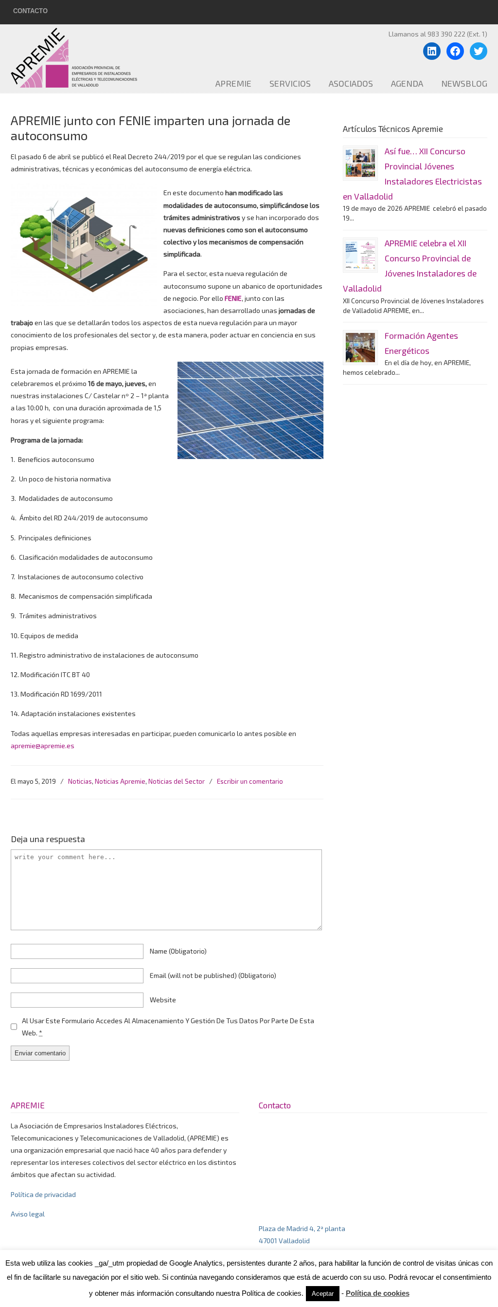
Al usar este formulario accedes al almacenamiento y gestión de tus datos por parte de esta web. (168, 1026)
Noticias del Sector (176, 781)
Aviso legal (28, 1214)
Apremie (81, 57)
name (178, 951)
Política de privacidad (43, 1194)
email (213, 975)
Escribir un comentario (250, 781)
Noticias (80, 781)
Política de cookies (377, 1293)
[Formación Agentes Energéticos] (360, 347)
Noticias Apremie (120, 781)
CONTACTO (30, 11)
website (163, 999)
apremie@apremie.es (42, 745)
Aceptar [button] (323, 1293)
